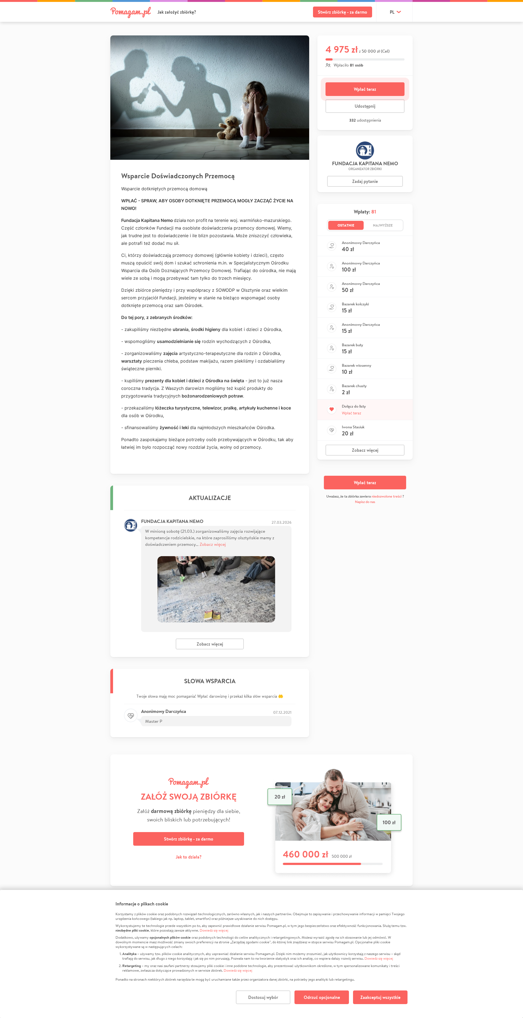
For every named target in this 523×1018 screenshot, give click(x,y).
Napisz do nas (365, 501)
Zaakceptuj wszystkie (380, 997)
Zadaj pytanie (365, 181)
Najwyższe (383, 225)
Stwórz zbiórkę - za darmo (342, 12)
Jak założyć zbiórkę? (176, 12)
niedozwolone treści (387, 496)
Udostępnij (365, 106)
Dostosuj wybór (263, 997)
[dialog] (261, 954)
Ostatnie (345, 225)
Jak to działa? (189, 857)
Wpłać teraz (365, 89)
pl (392, 12)
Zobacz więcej (213, 544)
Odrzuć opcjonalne (322, 997)
